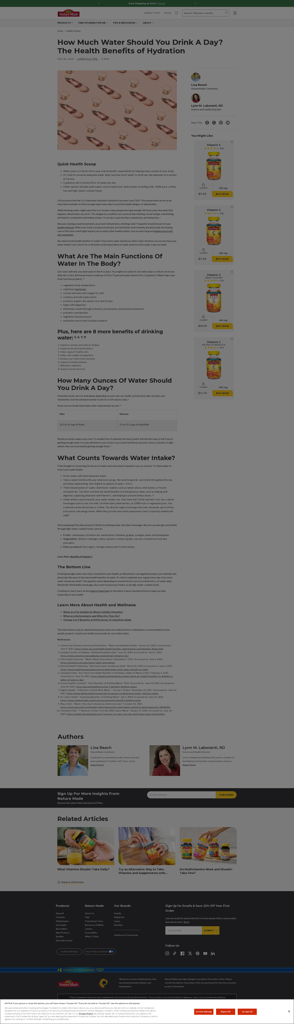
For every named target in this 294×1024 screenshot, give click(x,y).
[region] (147, 1011)
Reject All (225, 1012)
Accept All (247, 1012)
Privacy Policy (86, 1014)
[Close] (289, 1011)
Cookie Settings (204, 1012)
